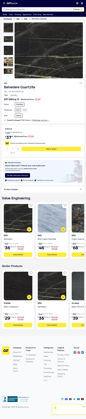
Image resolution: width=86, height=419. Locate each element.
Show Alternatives (68, 389)
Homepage (8, 19)
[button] (80, 83)
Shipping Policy (61, 375)
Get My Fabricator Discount (17, 175)
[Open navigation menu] (4, 3)
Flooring (47, 360)
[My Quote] (82, 3)
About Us (17, 352)
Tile (45, 364)
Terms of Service (61, 360)
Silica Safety (62, 370)
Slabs (46, 356)
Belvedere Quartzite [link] (39, 19)
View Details (18, 255)
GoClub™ (16, 360)
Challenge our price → (40, 120)
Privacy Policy (63, 355)
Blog (15, 364)
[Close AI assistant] (84, 378)
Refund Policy (63, 365)
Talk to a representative (68, 395)
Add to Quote (51, 149)
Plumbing (48, 368)
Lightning (47, 376)
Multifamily (17, 356)
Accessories (49, 372)
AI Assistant (31, 355)
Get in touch (15, 369)
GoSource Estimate (30, 360)
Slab (18, 19)
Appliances (48, 352)
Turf (45, 380)
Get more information (68, 402)
